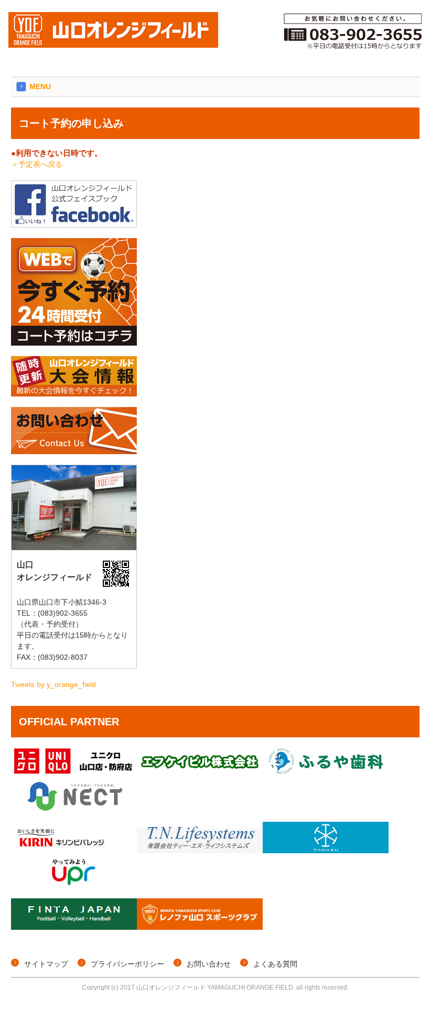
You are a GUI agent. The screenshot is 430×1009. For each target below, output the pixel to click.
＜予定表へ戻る (36, 164)
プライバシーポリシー (127, 964)
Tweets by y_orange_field (53, 684)
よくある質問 (275, 964)
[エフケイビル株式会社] (200, 774)
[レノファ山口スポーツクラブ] (200, 927)
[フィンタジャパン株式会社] (74, 927)
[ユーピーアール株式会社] (74, 885)
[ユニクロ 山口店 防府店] (74, 774)
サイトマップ (46, 964)
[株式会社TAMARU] (326, 850)
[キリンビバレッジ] (74, 850)
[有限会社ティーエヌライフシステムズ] (200, 850)
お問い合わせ (209, 964)
